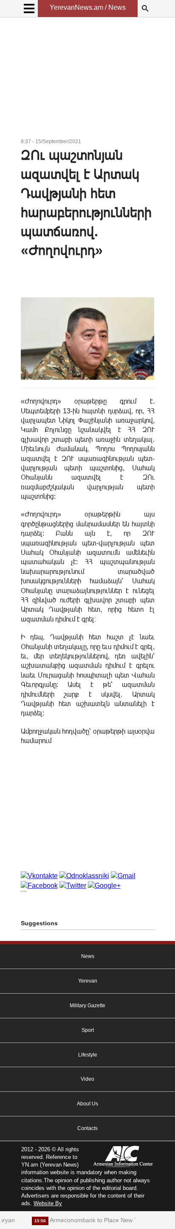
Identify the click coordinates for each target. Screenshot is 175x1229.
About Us (87, 1104)
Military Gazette (87, 1006)
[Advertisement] (87, 79)
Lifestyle (87, 1055)
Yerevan (87, 981)
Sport (88, 1030)
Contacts (87, 1128)
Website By (48, 1203)
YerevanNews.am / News (88, 7)
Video (87, 1079)
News (87, 956)
